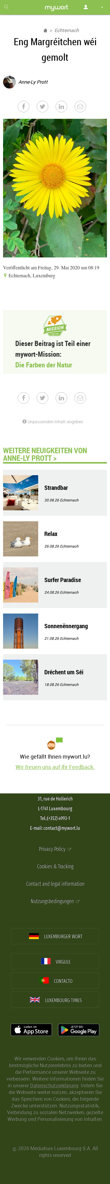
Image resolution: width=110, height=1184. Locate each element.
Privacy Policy (53, 849)
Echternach (66, 30)
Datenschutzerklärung (54, 1085)
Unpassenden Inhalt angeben (55, 421)
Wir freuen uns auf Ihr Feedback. (55, 767)
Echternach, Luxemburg (31, 275)
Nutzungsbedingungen (53, 901)
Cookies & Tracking (55, 866)
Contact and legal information (55, 884)
